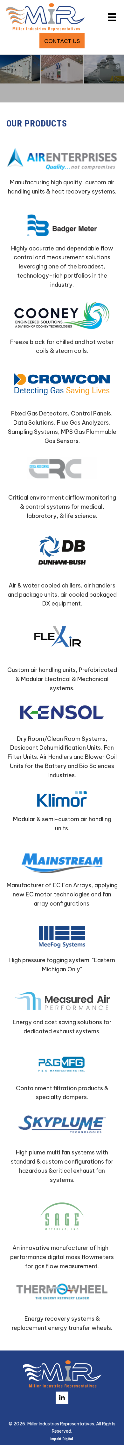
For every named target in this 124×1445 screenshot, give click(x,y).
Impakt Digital (62, 1439)
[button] (62, 40)
